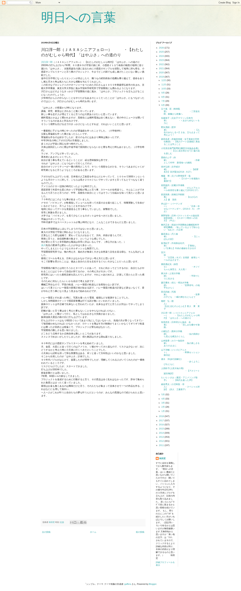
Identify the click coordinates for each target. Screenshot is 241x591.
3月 (163, 403)
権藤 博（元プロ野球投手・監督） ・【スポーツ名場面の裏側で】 (180, 178)
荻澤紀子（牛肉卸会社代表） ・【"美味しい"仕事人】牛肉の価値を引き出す (178, 246)
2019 (161, 77)
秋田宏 (162, 458)
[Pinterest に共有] (85, 522)
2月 (163, 407)
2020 (161, 72)
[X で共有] (78, 522)
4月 (163, 399)
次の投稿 (46, 532)
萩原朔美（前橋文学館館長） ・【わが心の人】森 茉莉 (179, 197)
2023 (161, 60)
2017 (161, 420)
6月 (163, 105)
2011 (161, 445)
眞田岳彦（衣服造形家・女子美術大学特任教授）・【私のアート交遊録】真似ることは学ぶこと (180, 141)
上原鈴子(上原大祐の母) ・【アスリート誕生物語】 (180, 371)
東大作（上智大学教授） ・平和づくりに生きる (180, 276)
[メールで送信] (71, 522)
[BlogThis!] (75, 522)
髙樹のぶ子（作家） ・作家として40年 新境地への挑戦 (180, 160)
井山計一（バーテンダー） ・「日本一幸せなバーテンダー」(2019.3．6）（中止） (180, 207)
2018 (161, 416)
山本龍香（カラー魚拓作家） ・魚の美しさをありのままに (180, 343)
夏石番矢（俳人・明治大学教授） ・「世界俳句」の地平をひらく (180, 285)
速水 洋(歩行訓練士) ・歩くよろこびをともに (180, 362)
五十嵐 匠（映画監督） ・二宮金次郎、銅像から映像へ (180, 111)
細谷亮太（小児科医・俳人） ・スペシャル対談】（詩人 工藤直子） (180, 387)
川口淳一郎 (47, 62)
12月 (164, 80)
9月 (163, 93)
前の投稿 (140, 532)
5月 (163, 394)
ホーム (93, 532)
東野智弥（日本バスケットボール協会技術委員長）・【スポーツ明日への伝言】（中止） (180, 218)
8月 (163, 97)
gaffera (127, 584)
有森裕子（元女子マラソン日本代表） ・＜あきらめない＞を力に (180, 120)
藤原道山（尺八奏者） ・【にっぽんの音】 (180, 236)
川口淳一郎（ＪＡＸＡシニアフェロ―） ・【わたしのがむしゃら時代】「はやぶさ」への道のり (180, 315)
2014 (161, 433)
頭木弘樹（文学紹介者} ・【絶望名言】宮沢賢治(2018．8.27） (179, 169)
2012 (161, 441)
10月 (164, 88)
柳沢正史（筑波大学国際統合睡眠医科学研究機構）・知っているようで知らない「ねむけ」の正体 (180, 227)
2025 (161, 52)
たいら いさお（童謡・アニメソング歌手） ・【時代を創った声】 (179, 378)
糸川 (43, 245)
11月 (164, 84)
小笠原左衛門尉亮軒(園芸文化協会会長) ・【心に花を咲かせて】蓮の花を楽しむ (180, 151)
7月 (163, 101)
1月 (163, 411)
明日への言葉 (78, 17)
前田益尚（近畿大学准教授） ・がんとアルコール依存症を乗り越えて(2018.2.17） (180, 188)
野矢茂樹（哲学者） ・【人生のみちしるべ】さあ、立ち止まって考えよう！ (180, 131)
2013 (161, 437)
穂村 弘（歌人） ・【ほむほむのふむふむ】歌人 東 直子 (180, 305)
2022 (161, 64)
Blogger (152, 584)
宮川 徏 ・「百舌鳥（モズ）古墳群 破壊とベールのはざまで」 (181, 256)
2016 (161, 424)
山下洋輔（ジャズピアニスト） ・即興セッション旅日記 (180, 352)
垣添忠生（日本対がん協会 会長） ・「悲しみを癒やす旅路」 (180, 325)
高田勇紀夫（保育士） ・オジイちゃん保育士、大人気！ (180, 267)
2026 (161, 48)
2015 (161, 428)
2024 (161, 56)
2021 (161, 68)
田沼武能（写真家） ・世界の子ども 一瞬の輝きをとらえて (180, 294)
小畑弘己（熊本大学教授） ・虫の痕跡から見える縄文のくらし (180, 334)
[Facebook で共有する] (81, 522)
